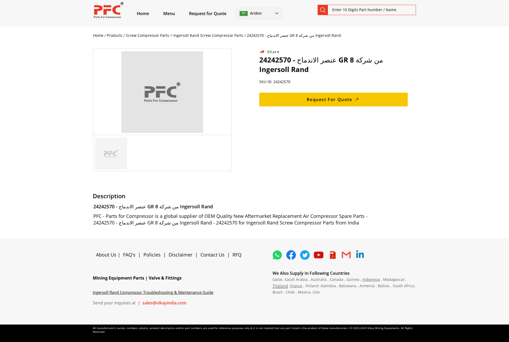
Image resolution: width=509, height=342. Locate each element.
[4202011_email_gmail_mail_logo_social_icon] (346, 255)
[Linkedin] (360, 255)
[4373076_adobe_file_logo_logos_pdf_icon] (332, 255)
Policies (152, 254)
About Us (107, 254)
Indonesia (371, 279)
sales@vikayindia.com (164, 303)
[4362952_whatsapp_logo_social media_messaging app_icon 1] (277, 255)
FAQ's (129, 254)
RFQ (237, 254)
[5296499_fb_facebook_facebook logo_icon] (291, 255)
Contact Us (212, 254)
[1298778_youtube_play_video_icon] (318, 255)
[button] (175, 13)
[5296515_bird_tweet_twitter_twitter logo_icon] (305, 255)
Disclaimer (182, 254)
